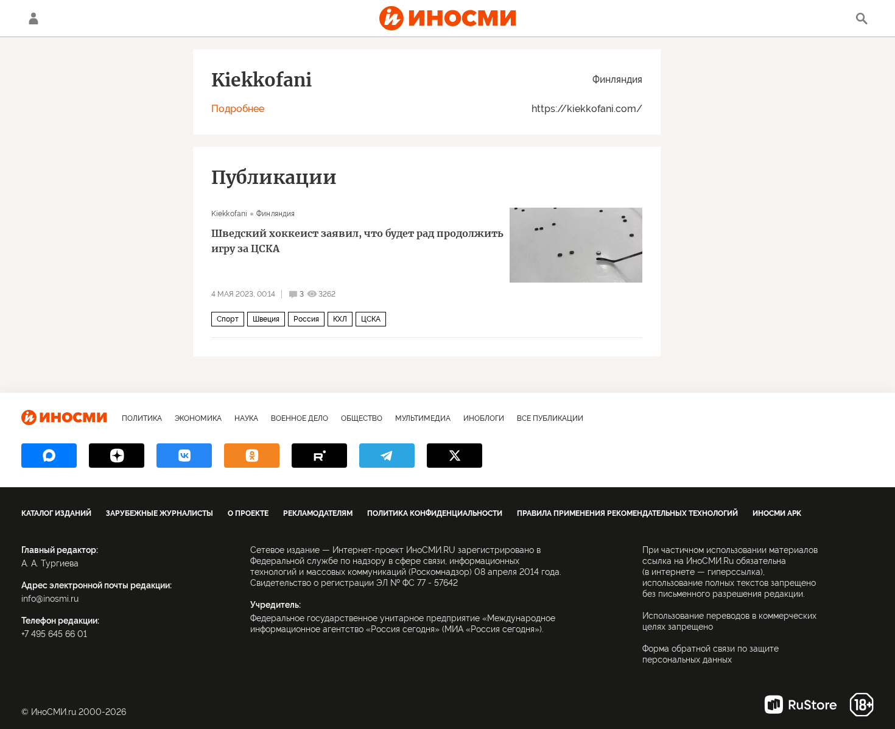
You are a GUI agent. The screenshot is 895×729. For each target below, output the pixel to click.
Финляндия (617, 79)
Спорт (228, 319)
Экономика (198, 418)
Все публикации (550, 418)
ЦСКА (371, 319)
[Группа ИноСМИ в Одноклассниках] (251, 455)
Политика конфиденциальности (434, 513)
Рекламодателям (318, 513)
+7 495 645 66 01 (54, 634)
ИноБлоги (483, 418)
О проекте (248, 513)
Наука (246, 418)
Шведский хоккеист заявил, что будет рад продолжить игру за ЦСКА (357, 241)
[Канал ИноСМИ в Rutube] (319, 455)
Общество (361, 418)
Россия (306, 319)
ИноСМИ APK (777, 513)
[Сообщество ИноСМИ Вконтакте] (184, 455)
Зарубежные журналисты (159, 513)
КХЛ (340, 319)
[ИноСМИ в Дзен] (116, 455)
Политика (142, 418)
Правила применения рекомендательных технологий (627, 513)
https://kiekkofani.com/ (587, 108)
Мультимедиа (423, 418)
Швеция (266, 319)
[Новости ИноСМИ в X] (454, 455)
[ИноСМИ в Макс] (49, 455)
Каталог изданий (56, 513)
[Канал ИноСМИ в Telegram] (387, 455)
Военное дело (299, 418)
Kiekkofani (229, 214)
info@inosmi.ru (50, 599)
